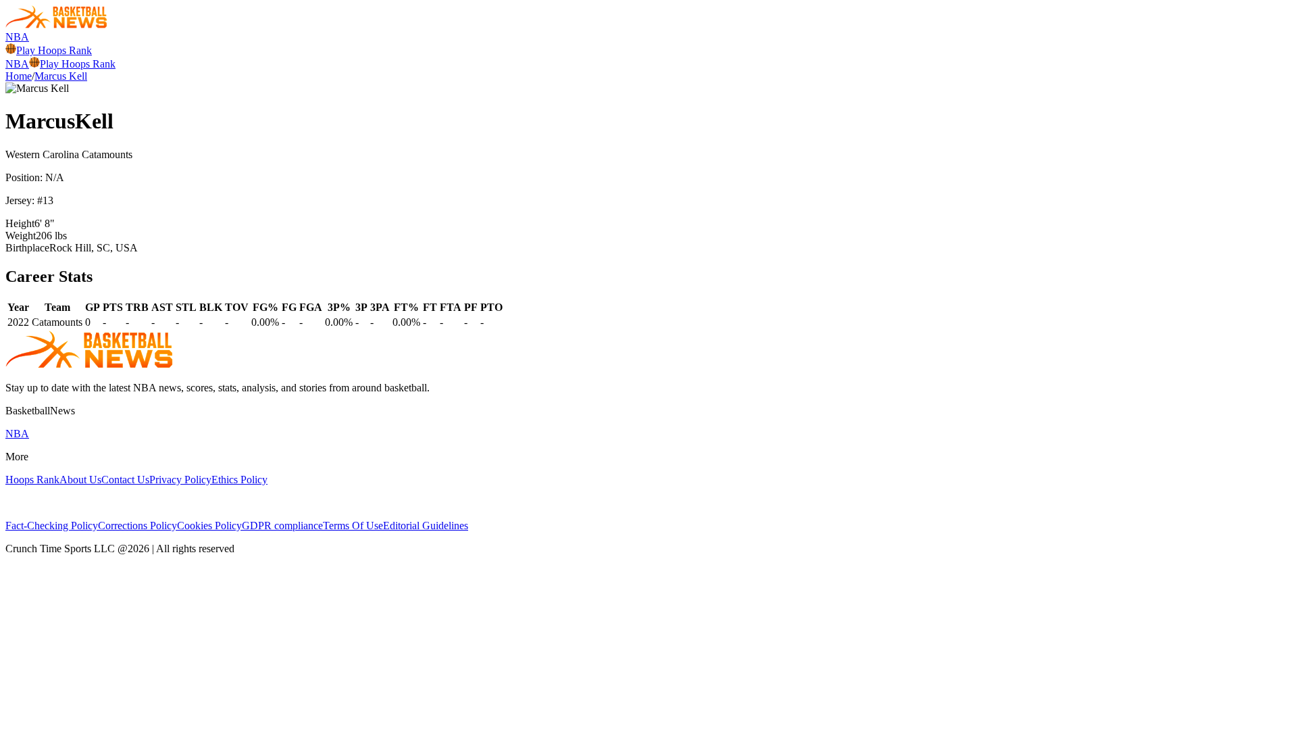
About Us (80, 479)
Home (18, 76)
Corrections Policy (137, 525)
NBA (17, 37)
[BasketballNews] (56, 24)
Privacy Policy (180, 479)
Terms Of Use (353, 525)
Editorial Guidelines (425, 525)
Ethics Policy (239, 479)
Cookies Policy (209, 525)
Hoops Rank (32, 479)
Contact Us (125, 479)
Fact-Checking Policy (51, 525)
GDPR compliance (282, 525)
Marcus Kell (60, 76)
